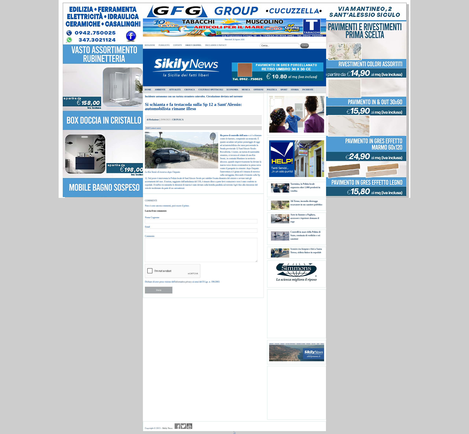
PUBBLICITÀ (164, 45)
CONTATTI (177, 45)
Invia (158, 290)
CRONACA (178, 119)
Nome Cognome (152, 217)
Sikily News (167, 428)
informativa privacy (183, 281)
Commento (149, 236)
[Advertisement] (296, 312)
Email (147, 227)
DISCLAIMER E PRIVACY (215, 45)
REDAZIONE (150, 45)
